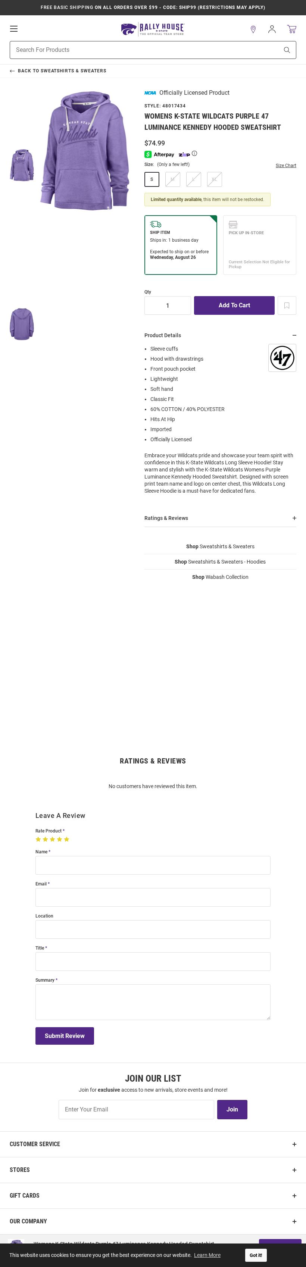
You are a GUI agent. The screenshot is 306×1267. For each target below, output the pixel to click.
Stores (20, 1169)
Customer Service (35, 1144)
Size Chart (286, 165)
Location (44, 916)
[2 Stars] (46, 839)
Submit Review (65, 1035)
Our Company (28, 1221)
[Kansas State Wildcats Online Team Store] (153, 29)
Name (41, 852)
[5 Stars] (67, 839)
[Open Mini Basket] (291, 29)
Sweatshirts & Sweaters (220, 546)
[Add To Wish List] (287, 305)
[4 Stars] (60, 839)
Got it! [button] (256, 1255)
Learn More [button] (207, 1255)
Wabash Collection (220, 577)
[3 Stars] (53, 839)
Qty (147, 292)
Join (232, 1109)
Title (39, 948)
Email (41, 884)
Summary (44, 980)
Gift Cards (25, 1195)
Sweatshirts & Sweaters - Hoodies (220, 562)
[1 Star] (39, 839)
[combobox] (135, 50)
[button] (253, 29)
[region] (220, 422)
